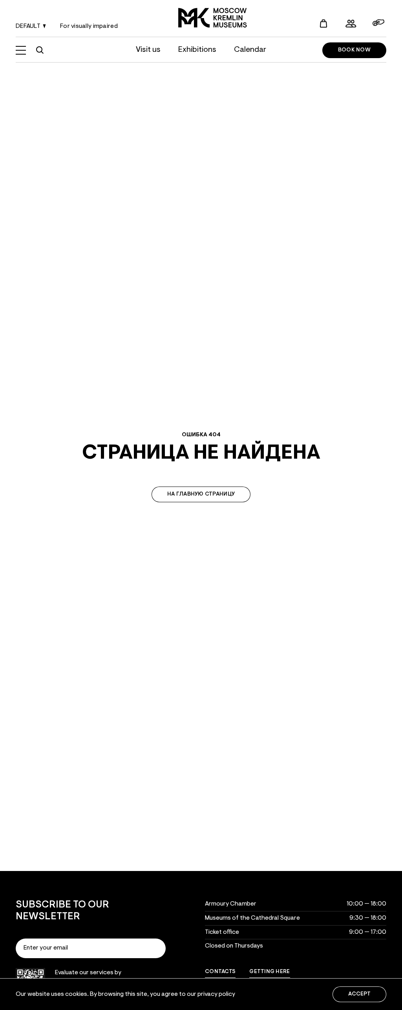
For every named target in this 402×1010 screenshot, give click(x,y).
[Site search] (39, 50)
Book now (354, 50)
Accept (359, 994)
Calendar (250, 50)
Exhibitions (197, 50)
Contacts (220, 972)
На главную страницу (201, 494)
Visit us (148, 50)
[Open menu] (21, 50)
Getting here (269, 972)
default (28, 26)
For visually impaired (89, 26)
